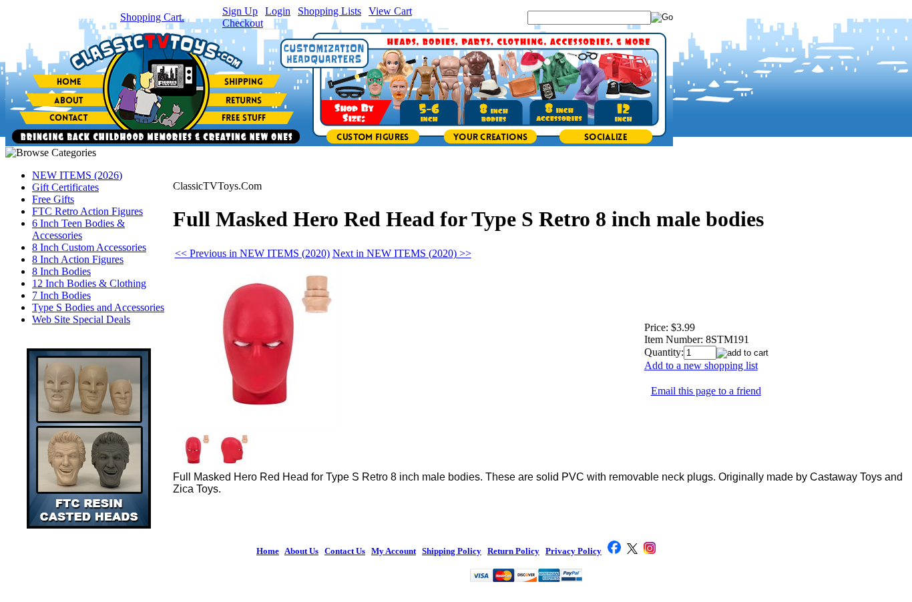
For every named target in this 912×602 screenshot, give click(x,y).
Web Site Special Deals (81, 319)
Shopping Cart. (152, 17)
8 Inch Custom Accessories (89, 247)
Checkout (242, 23)
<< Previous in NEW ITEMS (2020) (252, 253)
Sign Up (240, 11)
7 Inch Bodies (61, 295)
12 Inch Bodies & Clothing (89, 283)
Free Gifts (53, 199)
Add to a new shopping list (701, 365)
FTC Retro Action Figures (87, 211)
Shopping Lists (329, 11)
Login (277, 11)
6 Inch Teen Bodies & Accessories (78, 229)
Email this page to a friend (706, 390)
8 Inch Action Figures (78, 259)
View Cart (390, 11)
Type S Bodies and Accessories (98, 307)
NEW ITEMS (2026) (77, 175)
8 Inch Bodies (61, 271)
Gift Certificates (65, 187)
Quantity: (664, 352)
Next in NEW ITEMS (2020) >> (401, 253)
